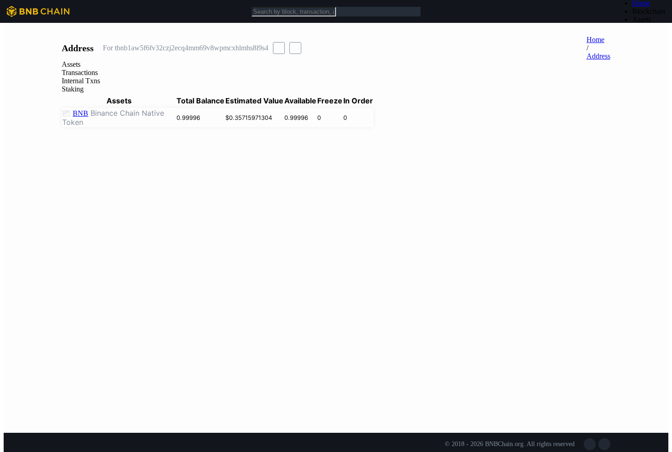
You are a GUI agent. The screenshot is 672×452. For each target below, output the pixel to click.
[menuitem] (648, 11)
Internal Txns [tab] (81, 81)
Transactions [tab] (80, 72)
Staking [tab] (73, 89)
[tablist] (336, 76)
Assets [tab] (71, 64)
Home (595, 39)
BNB (80, 113)
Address (598, 56)
